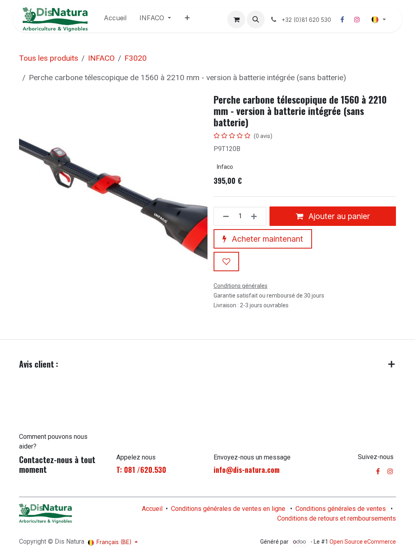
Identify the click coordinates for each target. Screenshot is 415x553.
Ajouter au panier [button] (338, 216)
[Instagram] (357, 19)
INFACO (101, 58)
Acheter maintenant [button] (266, 239)
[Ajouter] (256, 216)
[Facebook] (342, 19)
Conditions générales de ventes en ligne (228, 509)
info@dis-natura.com (247, 469)
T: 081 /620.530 (141, 469)
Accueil (152, 509)
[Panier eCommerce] (236, 19)
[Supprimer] (223, 216)
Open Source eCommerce (362, 541)
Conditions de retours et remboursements (336, 518)
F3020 (135, 58)
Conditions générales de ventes (340, 509)
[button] (256, 19)
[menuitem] (115, 19)
